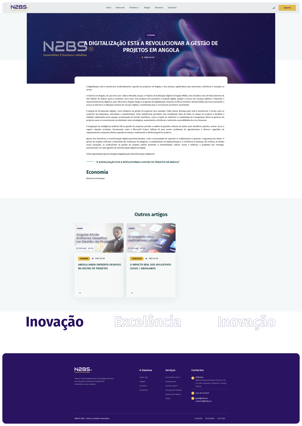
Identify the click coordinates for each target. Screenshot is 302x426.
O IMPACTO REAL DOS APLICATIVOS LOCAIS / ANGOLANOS (150, 266)
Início (108, 7)
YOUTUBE (221, 418)
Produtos (133, 7)
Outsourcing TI (171, 386)
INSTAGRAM (209, 418)
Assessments (170, 381)
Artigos (147, 7)
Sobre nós (120, 7)
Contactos (172, 7)
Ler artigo (79, 293)
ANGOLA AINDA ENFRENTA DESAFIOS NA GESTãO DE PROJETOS (99, 266)
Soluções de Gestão (173, 390)
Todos (167, 398)
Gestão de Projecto (173, 394)
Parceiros (159, 7)
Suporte (287, 8)
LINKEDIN (198, 418)
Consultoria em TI (172, 377)
